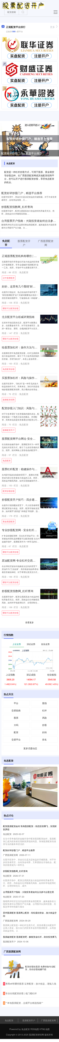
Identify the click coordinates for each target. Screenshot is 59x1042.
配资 (16, 732)
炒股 (44, 725)
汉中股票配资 (9, 277)
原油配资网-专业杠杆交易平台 (20, 560)
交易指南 (16, 710)
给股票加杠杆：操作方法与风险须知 (23, 347)
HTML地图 (44, 1029)
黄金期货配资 (9, 521)
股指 (44, 703)
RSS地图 (34, 1029)
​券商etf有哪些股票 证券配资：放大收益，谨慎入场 (30, 983)
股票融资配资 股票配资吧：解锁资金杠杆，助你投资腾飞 (30, 936)
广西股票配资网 (48, 1020)
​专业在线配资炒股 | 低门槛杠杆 (21, 993)
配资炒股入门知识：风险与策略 (21, 408)
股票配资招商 (9, 399)
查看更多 (29, 622)
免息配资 (7, 460)
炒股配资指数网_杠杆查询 (17, 207)
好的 (44, 732)
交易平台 (16, 739)
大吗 (16, 725)
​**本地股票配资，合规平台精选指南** (24, 1002)
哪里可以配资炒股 (10, 308)
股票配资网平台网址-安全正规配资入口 (25, 438)
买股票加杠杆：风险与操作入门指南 (23, 378)
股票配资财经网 (36, 1034)
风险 (44, 717)
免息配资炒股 (9, 369)
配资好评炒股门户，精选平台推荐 (21, 153)
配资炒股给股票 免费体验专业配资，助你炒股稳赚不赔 (40, 968)
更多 (52, 27)
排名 (44, 739)
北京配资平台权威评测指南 (18, 317)
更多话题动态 (30, 748)
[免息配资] (22, 5)
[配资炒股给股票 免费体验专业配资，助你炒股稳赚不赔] (13, 968)
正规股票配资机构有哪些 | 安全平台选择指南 (29, 256)
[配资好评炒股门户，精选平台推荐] (29, 138)
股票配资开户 (9, 430)
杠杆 (44, 710)
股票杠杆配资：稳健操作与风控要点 (23, 469)
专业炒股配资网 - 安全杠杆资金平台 (23, 530)
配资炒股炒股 (9, 491)
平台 (16, 703)
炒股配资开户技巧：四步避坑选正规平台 (26, 499)
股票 (16, 717)
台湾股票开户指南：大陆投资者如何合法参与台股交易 (28, 891)
